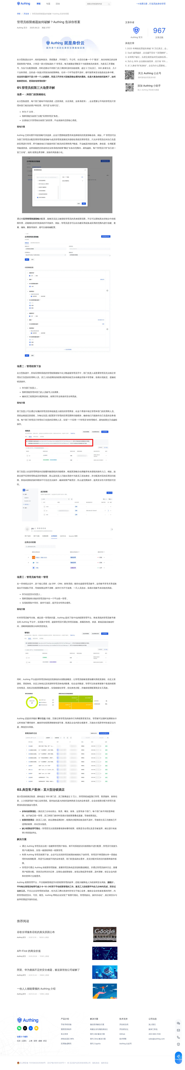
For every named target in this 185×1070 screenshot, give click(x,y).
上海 (30, 1041)
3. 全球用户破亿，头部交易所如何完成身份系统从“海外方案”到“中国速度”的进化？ (146, 57)
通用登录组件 (66, 1029)
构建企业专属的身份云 (99, 1029)
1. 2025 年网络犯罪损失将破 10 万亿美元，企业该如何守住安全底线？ (146, 48)
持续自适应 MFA (67, 1039)
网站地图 (122, 1048)
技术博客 (122, 1039)
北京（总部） (22, 1041)
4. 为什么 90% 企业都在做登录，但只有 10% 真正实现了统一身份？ (146, 61)
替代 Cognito (95, 1043)
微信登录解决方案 (97, 1024)
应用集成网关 (66, 1043)
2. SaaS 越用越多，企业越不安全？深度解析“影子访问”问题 (146, 52)
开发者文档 (123, 1024)
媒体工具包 (153, 1029)
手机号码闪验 (66, 1024)
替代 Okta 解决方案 (98, 1039)
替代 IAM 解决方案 (97, 1034)
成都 (40, 1041)
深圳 (35, 1041)
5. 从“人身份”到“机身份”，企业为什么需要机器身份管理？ (146, 65)
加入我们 (152, 1024)
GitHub (122, 1034)
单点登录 (64, 1034)
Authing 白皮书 (125, 1043)
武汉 (45, 1041)
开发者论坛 (123, 1029)
